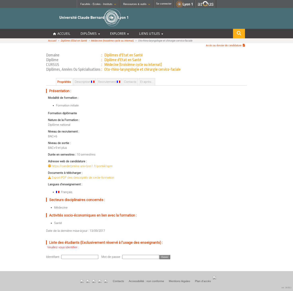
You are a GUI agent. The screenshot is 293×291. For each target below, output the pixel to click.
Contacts (118, 281)
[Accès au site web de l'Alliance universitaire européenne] (205, 7)
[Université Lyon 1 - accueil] (35, 26)
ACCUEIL (63, 33)
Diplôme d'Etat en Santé (74, 40)
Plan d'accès (203, 281)
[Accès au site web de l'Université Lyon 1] (184, 7)
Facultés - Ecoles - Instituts (96, 4)
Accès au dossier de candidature (224, 45)
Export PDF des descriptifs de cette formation (82, 177)
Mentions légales (179, 281)
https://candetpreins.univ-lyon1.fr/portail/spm (82, 166)
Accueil (52, 40)
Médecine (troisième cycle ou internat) (112, 40)
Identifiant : (53, 257)
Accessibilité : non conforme (146, 281)
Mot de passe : (111, 257)
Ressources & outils (134, 4)
